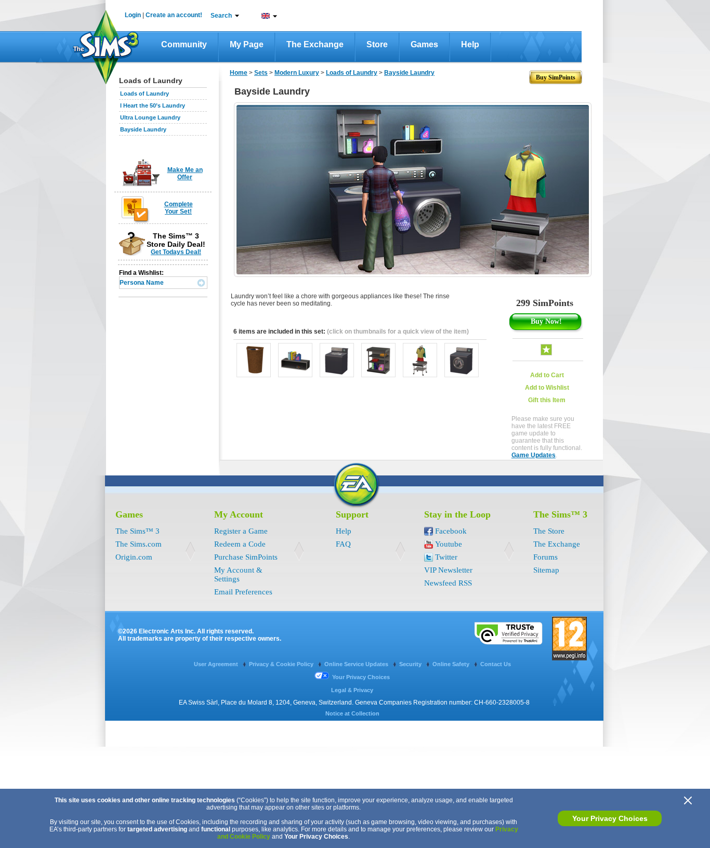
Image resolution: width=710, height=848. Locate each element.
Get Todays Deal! (176, 252)
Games (424, 44)
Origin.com (133, 557)
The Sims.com (138, 544)
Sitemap (546, 570)
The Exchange (315, 44)
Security (411, 664)
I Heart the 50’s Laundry (152, 105)
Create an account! (174, 15)
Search (221, 15)
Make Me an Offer (185, 173)
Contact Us (495, 664)
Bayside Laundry (143, 129)
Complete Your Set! (178, 208)
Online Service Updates (357, 664)
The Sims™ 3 (137, 531)
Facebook (451, 531)
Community (184, 44)
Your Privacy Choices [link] (361, 677)
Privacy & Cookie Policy (282, 664)
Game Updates (533, 455)
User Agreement (217, 664)
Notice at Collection (352, 713)
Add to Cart (547, 375)
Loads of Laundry (144, 93)
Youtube (448, 544)
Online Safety (451, 664)
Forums (545, 557)
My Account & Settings (238, 574)
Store (377, 44)
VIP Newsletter (448, 570)
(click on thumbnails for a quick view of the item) (398, 331)
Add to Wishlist (547, 387)
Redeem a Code (240, 544)
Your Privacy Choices (610, 818)
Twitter (446, 557)
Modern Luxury (296, 72)
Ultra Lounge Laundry (150, 117)
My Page (247, 44)
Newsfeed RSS (448, 583)
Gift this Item (547, 400)
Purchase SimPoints (246, 557)
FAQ (343, 544)
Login (133, 15)
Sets (261, 72)
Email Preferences (243, 592)
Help (470, 44)
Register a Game (241, 531)
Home (238, 72)
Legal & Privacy (352, 690)
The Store (548, 531)
